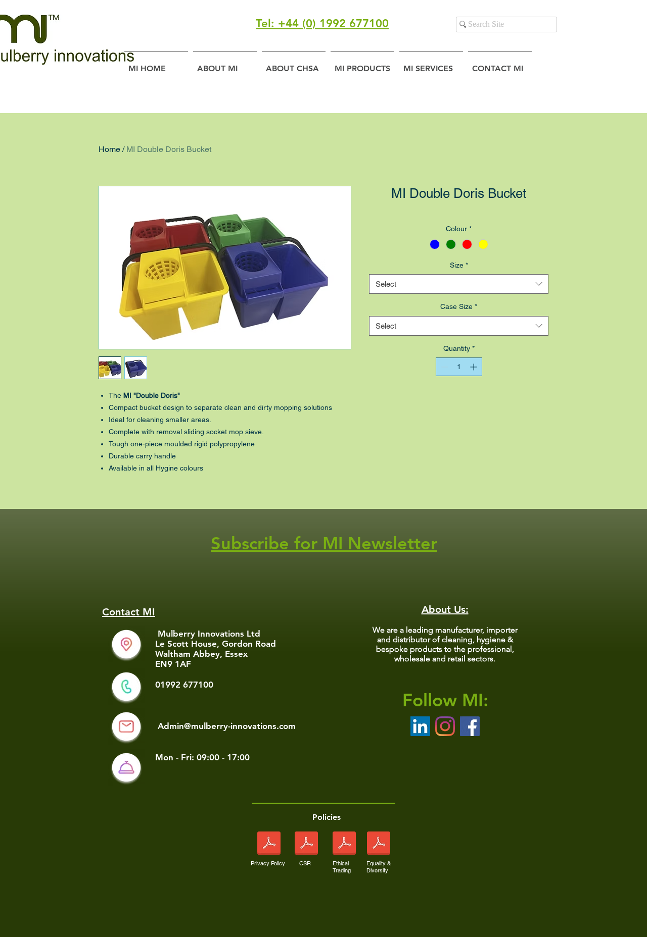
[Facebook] (470, 726)
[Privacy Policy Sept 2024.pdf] (268, 844)
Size (459, 265)
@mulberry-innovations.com (240, 726)
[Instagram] (445, 726)
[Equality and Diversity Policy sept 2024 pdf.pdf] (378, 844)
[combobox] (458, 284)
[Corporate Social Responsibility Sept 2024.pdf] (306, 844)
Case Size (458, 306)
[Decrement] (443, 367)
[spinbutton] (459, 367)
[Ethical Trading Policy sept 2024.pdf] (344, 844)
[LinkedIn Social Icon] (420, 726)
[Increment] (474, 367)
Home (109, 149)
